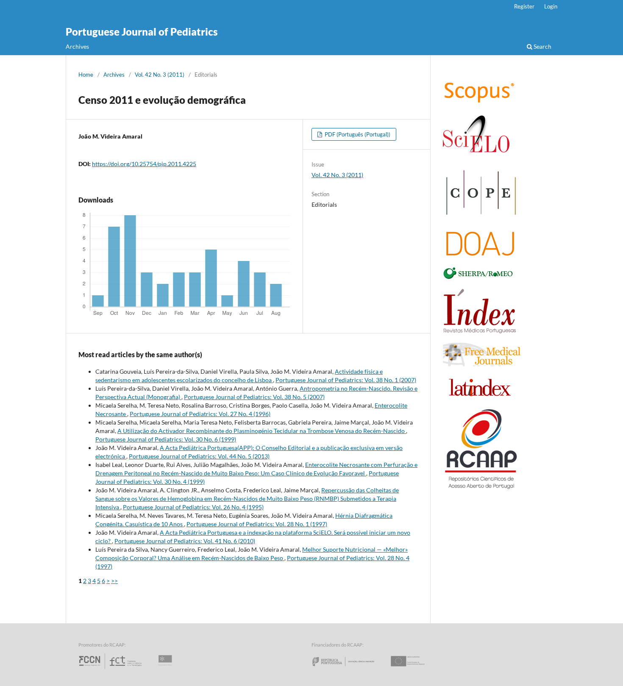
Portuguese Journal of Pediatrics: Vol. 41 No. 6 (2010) (184, 540)
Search (541, 46)
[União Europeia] (415, 668)
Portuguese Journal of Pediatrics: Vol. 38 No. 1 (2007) (345, 379)
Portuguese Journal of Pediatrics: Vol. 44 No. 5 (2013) (199, 456)
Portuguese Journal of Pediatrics (142, 31)
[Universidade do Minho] (166, 668)
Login (550, 6)
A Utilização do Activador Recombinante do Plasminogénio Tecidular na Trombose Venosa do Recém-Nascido (261, 430)
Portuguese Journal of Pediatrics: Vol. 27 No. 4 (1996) (200, 413)
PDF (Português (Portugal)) (356, 134)
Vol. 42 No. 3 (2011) (159, 74)
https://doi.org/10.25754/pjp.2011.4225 (144, 163)
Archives (77, 46)
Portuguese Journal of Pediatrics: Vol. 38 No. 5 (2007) (254, 396)
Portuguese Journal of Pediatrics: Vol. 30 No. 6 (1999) (165, 439)
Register (524, 6)
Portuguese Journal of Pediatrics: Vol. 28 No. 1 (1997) (256, 524)
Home (85, 74)
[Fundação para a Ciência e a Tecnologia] (111, 668)
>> (114, 580)
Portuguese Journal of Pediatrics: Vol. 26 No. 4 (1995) (193, 507)
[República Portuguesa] (350, 668)
